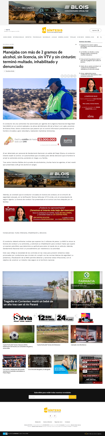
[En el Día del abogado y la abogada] (39, 361)
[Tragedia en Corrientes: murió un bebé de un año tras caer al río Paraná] (35, 289)
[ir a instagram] (54, 416)
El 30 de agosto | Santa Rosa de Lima (83, 305)
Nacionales (46, 37)
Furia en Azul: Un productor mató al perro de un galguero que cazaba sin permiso (91, 60)
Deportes (28, 37)
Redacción (38, 422)
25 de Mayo (80, 37)
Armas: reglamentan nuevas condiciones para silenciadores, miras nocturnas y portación (91, 75)
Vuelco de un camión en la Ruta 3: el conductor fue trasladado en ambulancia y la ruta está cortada (91, 67)
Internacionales (18, 37)
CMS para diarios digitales (95, 433)
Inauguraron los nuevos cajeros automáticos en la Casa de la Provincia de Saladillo (91, 46)
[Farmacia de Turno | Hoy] (86, 280)
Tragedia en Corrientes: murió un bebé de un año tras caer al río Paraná (28, 303)
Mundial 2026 (89, 37)
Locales (54, 37)
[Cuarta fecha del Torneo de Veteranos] (52, 334)
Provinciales (37, 37)
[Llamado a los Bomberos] (86, 334)
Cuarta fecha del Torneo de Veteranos (48, 345)
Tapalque (73, 37)
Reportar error (58, 422)
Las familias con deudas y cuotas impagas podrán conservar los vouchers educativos (90, 53)
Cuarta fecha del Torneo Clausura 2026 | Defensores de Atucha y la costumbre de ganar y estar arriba (18, 346)
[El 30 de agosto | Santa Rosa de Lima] (86, 299)
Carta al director (47, 422)
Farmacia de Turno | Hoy (79, 286)
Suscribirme (72, 396)
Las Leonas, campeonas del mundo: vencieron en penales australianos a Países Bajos (14, 371)
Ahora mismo (7, 37)
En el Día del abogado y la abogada (39, 369)
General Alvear (63, 37)
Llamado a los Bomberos (78, 345)
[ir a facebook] (50, 416)
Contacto (67, 422)
